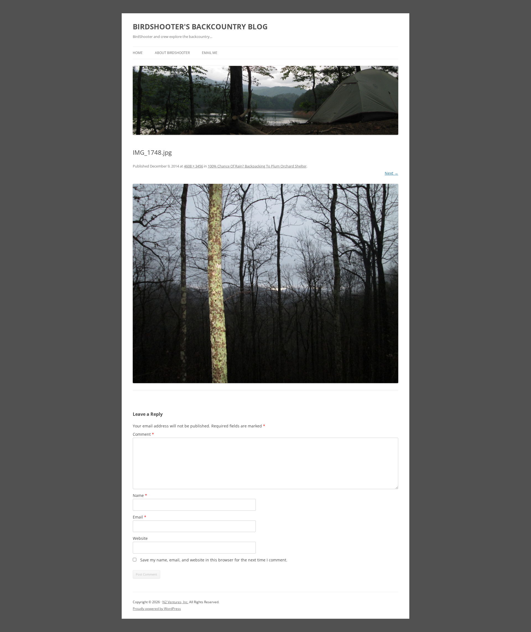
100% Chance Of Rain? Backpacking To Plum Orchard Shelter (257, 166)
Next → (391, 173)
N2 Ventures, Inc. (175, 602)
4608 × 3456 (193, 166)
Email (139, 517)
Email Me (209, 52)
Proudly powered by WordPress (157, 608)
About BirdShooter (172, 52)
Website (140, 538)
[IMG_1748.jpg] (265, 283)
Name (140, 495)
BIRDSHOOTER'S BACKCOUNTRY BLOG (200, 27)
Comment (143, 434)
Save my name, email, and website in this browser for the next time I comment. (213, 560)
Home (138, 52)
